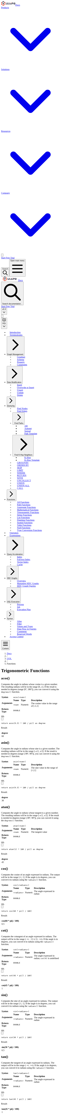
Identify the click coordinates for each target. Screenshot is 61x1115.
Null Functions (23, 528)
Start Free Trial (7, 258)
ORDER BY (23, 465)
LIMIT (20, 470)
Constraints (22, 364)
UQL (9, 658)
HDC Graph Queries (26, 586)
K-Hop (27, 457)
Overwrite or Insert (25, 387)
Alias (19, 621)
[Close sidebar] (2, 316)
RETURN (21, 475)
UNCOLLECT (24, 480)
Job (18, 607)
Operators (14, 533)
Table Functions (24, 525)
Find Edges (22, 411)
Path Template (30, 433)
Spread (27, 431)
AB (26, 426)
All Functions (23, 502)
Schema (20, 359)
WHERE (21, 473)
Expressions (15, 535)
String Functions (24, 515)
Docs (17, 5)
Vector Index (23, 562)
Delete (20, 395)
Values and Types (25, 626)
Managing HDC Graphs (28, 583)
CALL (20, 488)
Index (19, 557)
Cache (20, 564)
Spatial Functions (24, 522)
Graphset (21, 357)
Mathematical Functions (27, 510)
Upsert (20, 390)
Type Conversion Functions (29, 530)
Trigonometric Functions (28, 512)
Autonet (28, 428)
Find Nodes (22, 408)
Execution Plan (24, 609)
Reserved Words (24, 634)
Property (21, 362)
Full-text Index (23, 559)
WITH (20, 478)
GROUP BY (23, 462)
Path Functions (23, 505)
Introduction (15, 332)
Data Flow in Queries (26, 629)
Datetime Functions (25, 520)
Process (20, 604)
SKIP (19, 468)
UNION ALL (23, 485)
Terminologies (16, 335)
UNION (21, 483)
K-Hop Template (32, 460)
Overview (21, 581)
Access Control (16, 636)
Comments (22, 631)
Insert (19, 385)
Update (20, 392)
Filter (19, 624)
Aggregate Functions (26, 507)
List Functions (23, 517)
